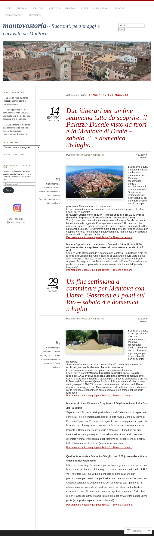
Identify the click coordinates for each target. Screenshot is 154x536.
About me (38, 8)
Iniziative (120, 8)
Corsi (84, 8)
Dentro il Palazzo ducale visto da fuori (49, 191)
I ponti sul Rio (54, 355)
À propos (54, 8)
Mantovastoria (15, 155)
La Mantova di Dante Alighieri (52, 363)
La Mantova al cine (48, 359)
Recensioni (35, 15)
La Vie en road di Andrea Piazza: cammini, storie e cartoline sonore (15, 101)
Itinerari (70, 8)
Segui (8, 190)
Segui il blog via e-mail (16, 166)
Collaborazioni (14, 15)
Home (8, 8)
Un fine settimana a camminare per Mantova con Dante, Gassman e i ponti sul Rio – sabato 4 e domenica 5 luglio (105, 295)
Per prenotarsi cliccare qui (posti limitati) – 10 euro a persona (99, 237)
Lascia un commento (143, 156)
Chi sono (22, 8)
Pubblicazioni (101, 8)
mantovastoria (25, 25)
